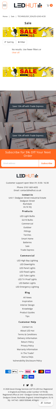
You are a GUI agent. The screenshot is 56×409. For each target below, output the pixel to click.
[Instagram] (32, 385)
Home (5, 16)
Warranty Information (27, 349)
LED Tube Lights (27, 275)
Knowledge (27, 308)
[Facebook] (23, 385)
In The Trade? (27, 353)
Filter (22, 42)
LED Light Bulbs (27, 216)
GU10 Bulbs (27, 219)
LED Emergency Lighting (27, 286)
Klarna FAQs (27, 356)
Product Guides (27, 312)
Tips (27, 316)
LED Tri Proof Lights (27, 279)
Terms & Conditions (27, 334)
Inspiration (27, 301)
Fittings (27, 231)
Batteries (27, 242)
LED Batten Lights (27, 283)
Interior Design (27, 305)
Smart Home (27, 238)
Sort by (10, 42)
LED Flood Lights (27, 271)
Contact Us (27, 326)
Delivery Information (27, 338)
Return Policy (27, 341)
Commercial (27, 223)
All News (27, 297)
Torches (27, 234)
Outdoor (27, 227)
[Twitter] (27, 385)
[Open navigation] (4, 5)
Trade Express (27, 249)
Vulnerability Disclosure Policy (27, 360)
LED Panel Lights (27, 268)
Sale (12, 16)
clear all (16, 52)
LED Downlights (27, 264)
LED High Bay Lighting (27, 260)
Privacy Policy (27, 345)
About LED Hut (27, 330)
